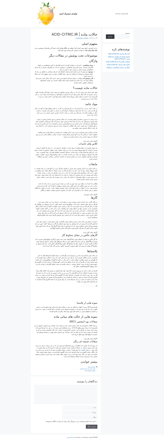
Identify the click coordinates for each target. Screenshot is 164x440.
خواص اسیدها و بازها (90, 370)
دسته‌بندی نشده (91, 366)
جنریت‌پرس (70, 437)
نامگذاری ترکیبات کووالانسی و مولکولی (118, 67)
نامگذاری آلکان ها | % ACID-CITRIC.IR (118, 61)
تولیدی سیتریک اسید (68, 13)
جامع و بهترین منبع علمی (121, 13)
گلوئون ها (82, 350)
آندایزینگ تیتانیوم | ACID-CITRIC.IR (119, 54)
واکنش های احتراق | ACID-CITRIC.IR (118, 64)
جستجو (127, 33)
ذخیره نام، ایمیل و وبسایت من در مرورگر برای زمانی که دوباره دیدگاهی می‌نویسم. (70, 421)
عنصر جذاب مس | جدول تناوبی (87, 368)
